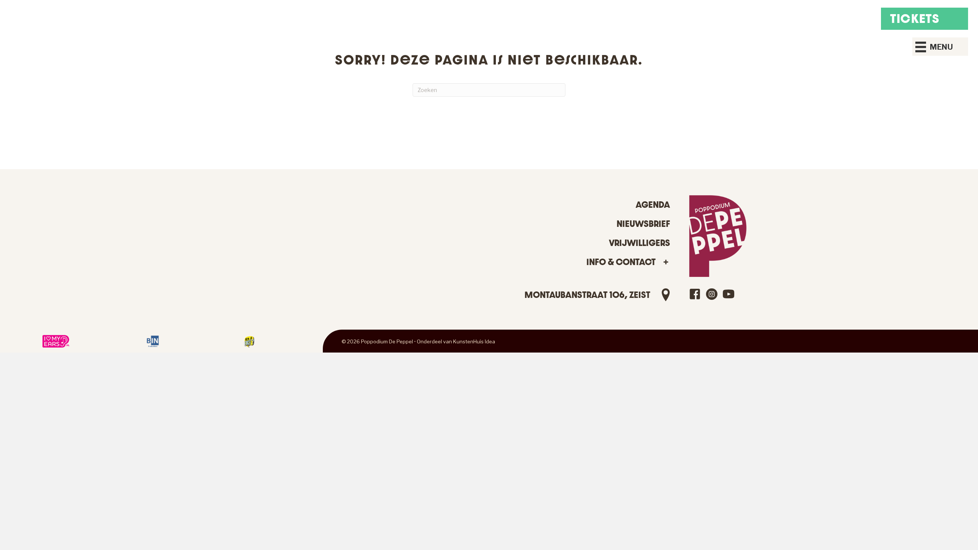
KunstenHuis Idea (474, 341)
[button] (665, 262)
